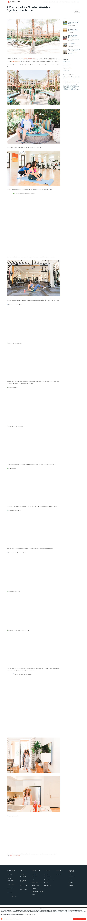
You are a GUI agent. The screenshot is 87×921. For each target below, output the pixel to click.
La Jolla (46, 882)
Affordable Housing (23, 881)
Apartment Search (15, 12)
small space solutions (75, 86)
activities (64, 76)
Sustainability (11, 884)
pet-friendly (70, 84)
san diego (67, 85)
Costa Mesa (34, 876)
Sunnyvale (71, 885)
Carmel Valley (47, 876)
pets (74, 84)
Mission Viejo (35, 882)
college (79, 76)
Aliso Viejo (34, 874)
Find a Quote (23, 885)
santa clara (74, 85)
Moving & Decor (66, 65)
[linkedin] (15, 896)
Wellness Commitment (10, 879)
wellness (71, 89)
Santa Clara (71, 882)
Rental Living (23, 889)
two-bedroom (65, 89)
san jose (71, 85)
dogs (79, 77)
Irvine (33, 879)
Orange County (36, 870)
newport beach (69, 83)
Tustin (75, 88)
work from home (76, 89)
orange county (65, 84)
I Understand (80, 919)
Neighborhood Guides (67, 68)
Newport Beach (35, 885)
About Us (9, 874)
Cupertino (71, 874)
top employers (71, 88)
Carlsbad (46, 874)
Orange (34, 888)
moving (64, 83)
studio (64, 87)
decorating (65, 77)
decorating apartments (71, 77)
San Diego (47, 870)
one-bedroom (74, 83)
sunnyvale (67, 87)
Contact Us (23, 870)
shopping (64, 86)
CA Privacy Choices (29, 914)
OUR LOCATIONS (11, 870)
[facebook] (8, 896)
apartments (68, 76)
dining (76, 77)
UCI (69, 89)
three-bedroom (65, 88)
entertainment (65, 78)
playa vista (77, 84)
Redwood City (72, 876)
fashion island (71, 78)
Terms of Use (43, 913)
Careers (9, 892)
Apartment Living (66, 61)
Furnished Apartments (23, 875)
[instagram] (12, 896)
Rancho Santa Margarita (37, 891)
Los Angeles (59, 870)
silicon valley (69, 86)
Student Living (66, 70)
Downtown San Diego (49, 879)
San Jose (70, 879)
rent (64, 85)
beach (76, 76)
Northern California (71, 871)
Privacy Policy (50, 913)
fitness (75, 78)
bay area (72, 76)
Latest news (10, 888)
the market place (72, 87)
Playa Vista (58, 874)
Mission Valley (47, 885)
